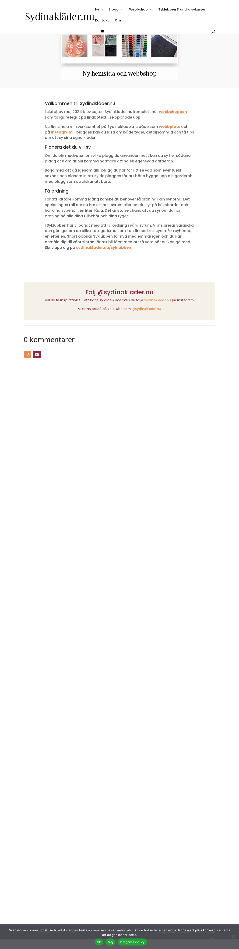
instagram (62, 132)
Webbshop (138, 10)
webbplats (169, 126)
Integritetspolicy (132, 942)
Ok (99, 942)
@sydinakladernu (146, 309)
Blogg (114, 10)
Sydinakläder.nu (157, 300)
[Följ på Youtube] (37, 354)
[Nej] (233, 936)
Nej (110, 942)
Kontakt (102, 21)
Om (118, 21)
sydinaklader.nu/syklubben (103, 247)
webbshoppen (173, 111)
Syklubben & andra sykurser (182, 10)
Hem (99, 10)
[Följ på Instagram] (27, 354)
